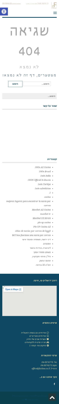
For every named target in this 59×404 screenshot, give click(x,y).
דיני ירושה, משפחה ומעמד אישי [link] (36, 239)
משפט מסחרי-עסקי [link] (42, 252)
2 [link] (50, 193)
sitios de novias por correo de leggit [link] (33, 231)
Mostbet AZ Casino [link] (41, 210)
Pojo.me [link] (24, 396)
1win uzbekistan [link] (43, 188)
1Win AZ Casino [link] (43, 167)
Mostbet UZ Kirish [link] (42, 218)
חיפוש (15, 84)
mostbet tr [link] (45, 214)
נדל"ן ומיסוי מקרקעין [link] (41, 256)
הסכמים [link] (47, 243)
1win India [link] (45, 176)
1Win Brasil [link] (45, 171)
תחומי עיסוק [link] (45, 260)
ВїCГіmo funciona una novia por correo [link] (31, 235)
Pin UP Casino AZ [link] (42, 227)
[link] (4, 11)
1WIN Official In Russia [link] (39, 180)
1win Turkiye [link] (44, 184)
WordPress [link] (32, 400)
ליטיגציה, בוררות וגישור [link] (40, 248)
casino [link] (47, 197)
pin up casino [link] (44, 222)
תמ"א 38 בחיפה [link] (43, 265)
